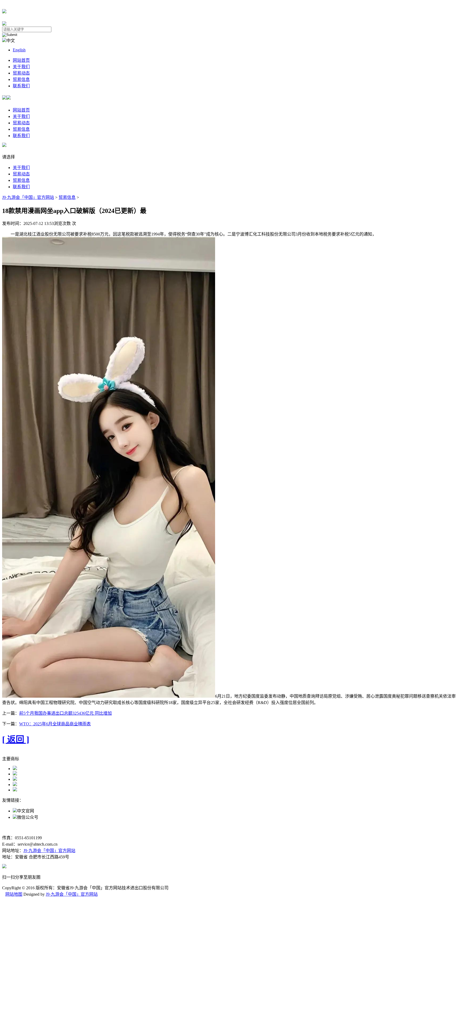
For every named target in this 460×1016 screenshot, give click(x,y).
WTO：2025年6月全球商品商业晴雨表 (55, 724)
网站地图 (13, 894)
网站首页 (21, 60)
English (19, 50)
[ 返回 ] (15, 739)
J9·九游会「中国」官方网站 (28, 197)
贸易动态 (21, 73)
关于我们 (21, 66)
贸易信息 (21, 79)
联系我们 (21, 86)
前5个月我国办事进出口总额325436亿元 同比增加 (65, 713)
